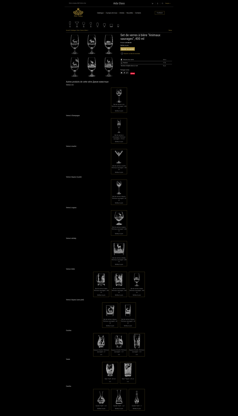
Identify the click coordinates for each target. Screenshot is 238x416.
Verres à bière (83, 30)
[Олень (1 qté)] (74, 44)
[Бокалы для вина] (83, 24)
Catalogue (100, 13)
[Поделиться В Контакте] (127, 73)
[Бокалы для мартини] (77, 24)
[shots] (111, 24)
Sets (78, 30)
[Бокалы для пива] (97, 24)
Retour (170, 30)
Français (167, 3)
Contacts (138, 13)
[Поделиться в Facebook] (121, 73)
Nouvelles (130, 13)
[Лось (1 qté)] (91, 44)
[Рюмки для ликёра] (90, 24)
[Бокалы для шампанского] (70, 24)
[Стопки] (118, 24)
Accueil (68, 30)
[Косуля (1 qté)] (108, 67)
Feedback (160, 13)
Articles (121, 13)
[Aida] (78, 12)
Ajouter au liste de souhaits (132, 53)
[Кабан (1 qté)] (108, 44)
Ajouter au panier (127, 49)
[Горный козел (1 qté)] (91, 67)
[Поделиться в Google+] (124, 73)
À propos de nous (111, 13)
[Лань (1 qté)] (74, 67)
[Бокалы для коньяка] (104, 24)
